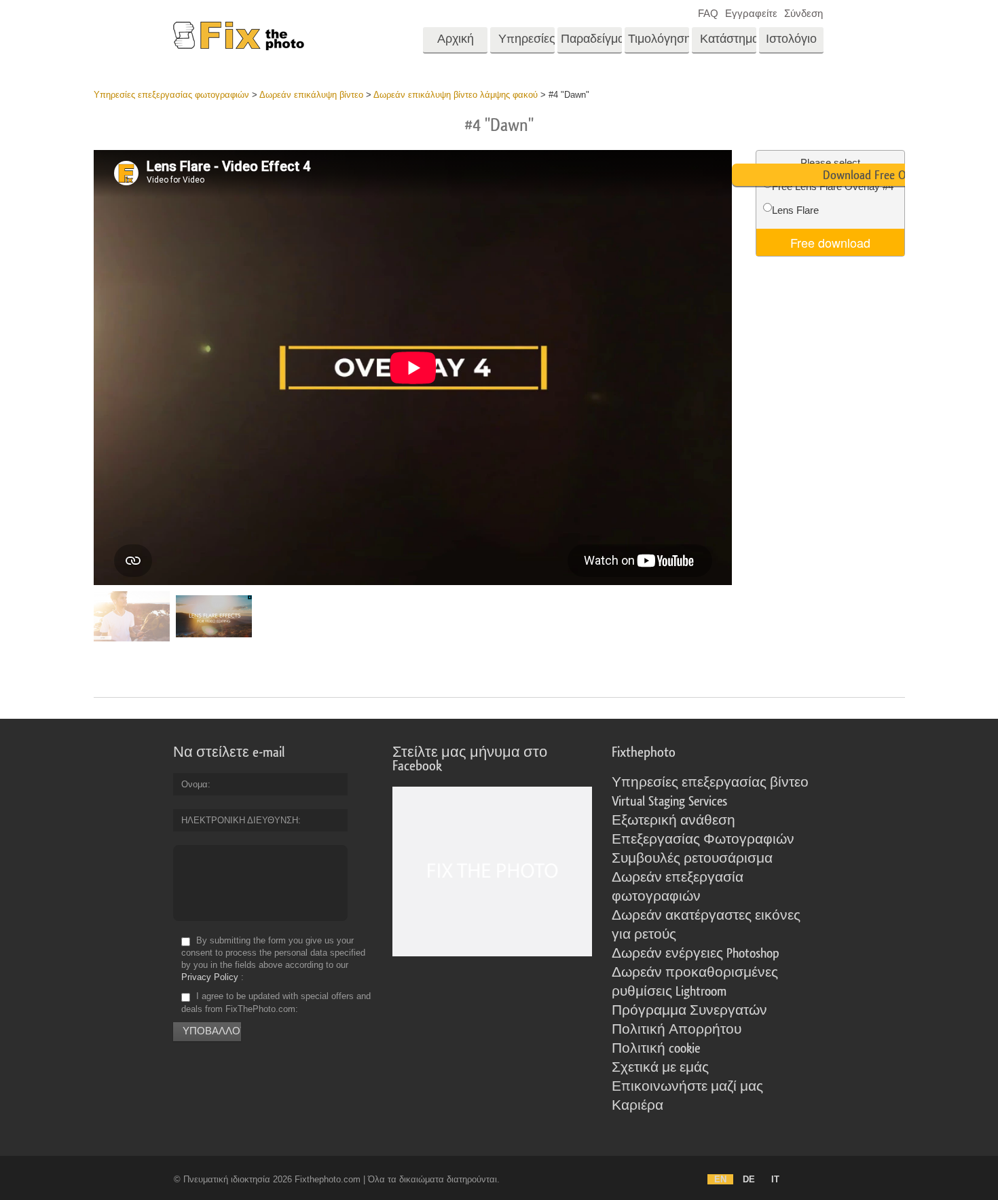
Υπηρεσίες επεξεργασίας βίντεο (710, 782)
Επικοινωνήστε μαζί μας (687, 1086)
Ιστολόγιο (791, 39)
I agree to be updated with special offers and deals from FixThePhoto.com (276, 1003)
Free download (830, 242)
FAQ (708, 13)
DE (749, 1179)
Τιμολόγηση (658, 39)
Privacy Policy (209, 977)
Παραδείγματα (591, 39)
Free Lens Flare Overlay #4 (832, 186)
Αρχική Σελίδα (455, 43)
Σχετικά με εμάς (660, 1067)
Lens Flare (795, 210)
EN (720, 1179)
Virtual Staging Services (669, 801)
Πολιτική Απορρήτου (676, 1029)
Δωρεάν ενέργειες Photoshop (695, 953)
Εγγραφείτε (751, 13)
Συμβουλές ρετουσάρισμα (692, 858)
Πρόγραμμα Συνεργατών (689, 1010)
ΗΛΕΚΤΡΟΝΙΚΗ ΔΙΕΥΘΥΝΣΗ (239, 820)
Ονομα (194, 784)
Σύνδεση (803, 13)
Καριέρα (637, 1105)
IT (775, 1179)
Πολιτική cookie (656, 1048)
